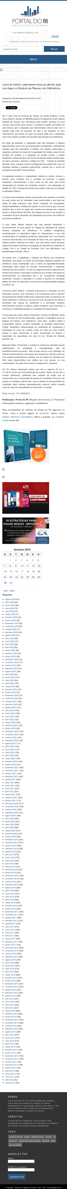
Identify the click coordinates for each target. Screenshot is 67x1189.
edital (53, 1141)
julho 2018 (9, 890)
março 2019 (10, 866)
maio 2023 (9, 716)
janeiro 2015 (10, 1016)
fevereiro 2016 (11, 977)
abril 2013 (9, 1079)
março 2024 (10, 686)
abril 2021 (9, 791)
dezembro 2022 (12, 731)
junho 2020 (10, 821)
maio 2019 (9, 860)
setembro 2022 (11, 740)
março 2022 (10, 758)
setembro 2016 (11, 956)
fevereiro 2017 (11, 941)
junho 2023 (10, 713)
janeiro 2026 (10, 620)
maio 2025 (9, 644)
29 (11, 582)
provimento (13, 1141)
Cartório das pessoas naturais (29, 1141)
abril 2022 (9, 755)
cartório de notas (37, 1137)
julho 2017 (9, 926)
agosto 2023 (10, 707)
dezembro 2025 (12, 623)
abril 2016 (9, 971)
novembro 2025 (12, 626)
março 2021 (10, 794)
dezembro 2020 (12, 803)
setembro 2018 (11, 884)
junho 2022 (10, 749)
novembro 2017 (12, 914)
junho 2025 (10, 641)
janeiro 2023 (10, 728)
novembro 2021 (12, 770)
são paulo (45, 1141)
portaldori (16, 101)
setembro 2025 (11, 632)
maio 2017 (9, 932)
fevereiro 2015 (11, 1013)
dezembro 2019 (12, 839)
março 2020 (10, 830)
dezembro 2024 (12, 659)
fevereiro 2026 (11, 617)
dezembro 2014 (12, 1019)
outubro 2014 (11, 1025)
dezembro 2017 (12, 911)
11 (27, 565)
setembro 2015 (11, 992)
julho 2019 (9, 854)
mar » (13, 590)
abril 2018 (9, 899)
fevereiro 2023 (11, 725)
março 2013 (10, 1082)
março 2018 (10, 902)
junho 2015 (10, 1001)
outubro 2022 (11, 737)
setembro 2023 (11, 704)
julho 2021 (9, 782)
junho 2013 (10, 1073)
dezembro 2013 (12, 1055)
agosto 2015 (10, 995)
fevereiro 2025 (11, 653)
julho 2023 (9, 710)
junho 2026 (10, 605)
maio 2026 (9, 608)
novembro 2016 (12, 950)
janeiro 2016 (10, 980)
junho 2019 (10, 857)
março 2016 (10, 974)
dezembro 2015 (12, 983)
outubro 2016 (11, 953)
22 (11, 577)
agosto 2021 (10, 779)
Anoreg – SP (13, 393)
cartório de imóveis (15, 1137)
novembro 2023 (12, 698)
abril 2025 (9, 647)
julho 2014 (9, 1034)
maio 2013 (9, 1076)
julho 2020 (9, 818)
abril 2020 (9, 827)
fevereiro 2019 (11, 869)
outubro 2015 (11, 989)
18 (27, 571)
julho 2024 (9, 674)
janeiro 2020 (10, 836)
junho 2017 (10, 929)
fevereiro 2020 (11, 833)
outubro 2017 (11, 917)
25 (27, 577)
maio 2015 (9, 1004)
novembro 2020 (12, 806)
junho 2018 (10, 893)
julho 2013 (9, 1070)
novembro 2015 (12, 986)
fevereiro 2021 (11, 797)
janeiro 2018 (10, 908)
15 (11, 571)
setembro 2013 (11, 1064)
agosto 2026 (10, 599)
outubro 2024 (11, 665)
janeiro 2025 (10, 656)
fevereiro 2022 (11, 761)
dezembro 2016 (12, 947)
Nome (10, 1158)
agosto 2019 (10, 851)
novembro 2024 (12, 662)
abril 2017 (9, 935)
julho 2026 (9, 602)
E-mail (17, 1166)
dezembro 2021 (12, 767)
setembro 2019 (11, 848)
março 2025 (10, 650)
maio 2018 (9, 896)
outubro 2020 (11, 809)
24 (22, 577)
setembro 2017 (11, 920)
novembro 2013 (12, 1058)
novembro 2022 (12, 734)
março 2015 (10, 1010)
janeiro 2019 (10, 872)
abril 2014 (9, 1043)
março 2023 (10, 722)
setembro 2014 (11, 1028)
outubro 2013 (11, 1061)
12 (33, 565)
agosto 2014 (10, 1031)
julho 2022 (9, 746)
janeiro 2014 (10, 1052)
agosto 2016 (10, 959)
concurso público (15, 1145)
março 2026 (10, 614)
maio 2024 (9, 680)
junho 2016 (10, 965)
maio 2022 (9, 752)
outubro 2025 (11, 629)
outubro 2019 (11, 845)
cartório (27, 1137)
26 (33, 577)
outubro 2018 (11, 881)
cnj (54, 1137)
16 (16, 571)
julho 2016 (9, 962)
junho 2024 (10, 677)
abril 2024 (9, 683)
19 (33, 571)
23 (16, 577)
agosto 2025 (10, 635)
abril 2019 (9, 863)
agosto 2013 (10, 1067)
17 (22, 571)
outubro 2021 (11, 773)
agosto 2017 (10, 923)
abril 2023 (9, 719)
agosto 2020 (10, 815)
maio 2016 (9, 968)
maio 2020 (9, 824)
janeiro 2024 (10, 692)
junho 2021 (10, 785)
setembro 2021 (11, 776)
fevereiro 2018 (11, 905)
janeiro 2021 (10, 800)
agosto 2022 (10, 743)
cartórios (48, 1137)
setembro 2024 (11, 668)
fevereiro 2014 (11, 1049)
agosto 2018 (10, 887)
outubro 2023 (11, 701)
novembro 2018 (12, 878)
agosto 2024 (10, 671)
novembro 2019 (12, 842)
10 (22, 565)
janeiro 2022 (10, 764)
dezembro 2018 (12, 875)
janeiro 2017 (10, 944)
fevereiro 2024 (11, 689)
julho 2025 (9, 638)
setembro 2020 (11, 812)
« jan (5, 590)
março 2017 (10, 938)
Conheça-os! (43, 1126)
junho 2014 (10, 1037)
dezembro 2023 (12, 695)
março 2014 (10, 1046)
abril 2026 (9, 611)
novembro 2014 (12, 1022)
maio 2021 (9, 788)
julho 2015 (9, 998)
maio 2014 (9, 1040)
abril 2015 (9, 1007)
